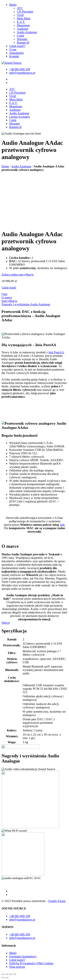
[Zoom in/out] (14, 974)
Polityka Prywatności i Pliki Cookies (31, 963)
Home (5, 166)
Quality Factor (57, 901)
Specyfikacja (9, 301)
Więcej (6, 622)
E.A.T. (21, 22)
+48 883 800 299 (19, 69)
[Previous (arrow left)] (3, 977)
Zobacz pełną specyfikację (18, 274)
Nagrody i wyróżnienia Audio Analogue (26, 304)
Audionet (22, 28)
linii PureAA (56, 352)
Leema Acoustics (19, 116)
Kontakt (14, 56)
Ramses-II (23, 42)
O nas (12, 49)
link (62, 524)
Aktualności (16, 52)
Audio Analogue (27, 32)
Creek (20, 35)
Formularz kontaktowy (23, 956)
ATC (20, 8)
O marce (7, 297)
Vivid (20, 15)
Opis (4, 294)
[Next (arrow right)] (6, 977)
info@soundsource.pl (22, 72)
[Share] (6, 974)
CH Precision (25, 11)
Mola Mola (23, 18)
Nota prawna (17, 966)
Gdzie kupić (9, 287)
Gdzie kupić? (17, 46)
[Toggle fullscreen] (10, 974)
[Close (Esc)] (3, 974)
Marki (12, 4)
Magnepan (23, 25)
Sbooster (22, 39)
